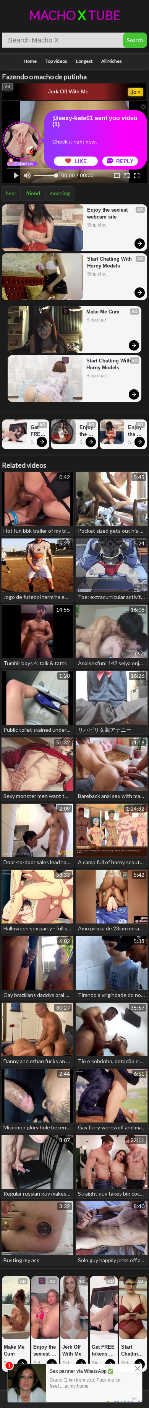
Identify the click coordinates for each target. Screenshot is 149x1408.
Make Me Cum (103, 312)
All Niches (111, 61)
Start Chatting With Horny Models (110, 262)
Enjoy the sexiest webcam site (108, 213)
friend (33, 193)
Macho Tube (74, 15)
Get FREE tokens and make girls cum (38, 431)
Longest (84, 61)
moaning (60, 193)
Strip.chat (97, 225)
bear (11, 193)
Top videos (56, 61)
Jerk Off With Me (68, 91)
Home (30, 61)
